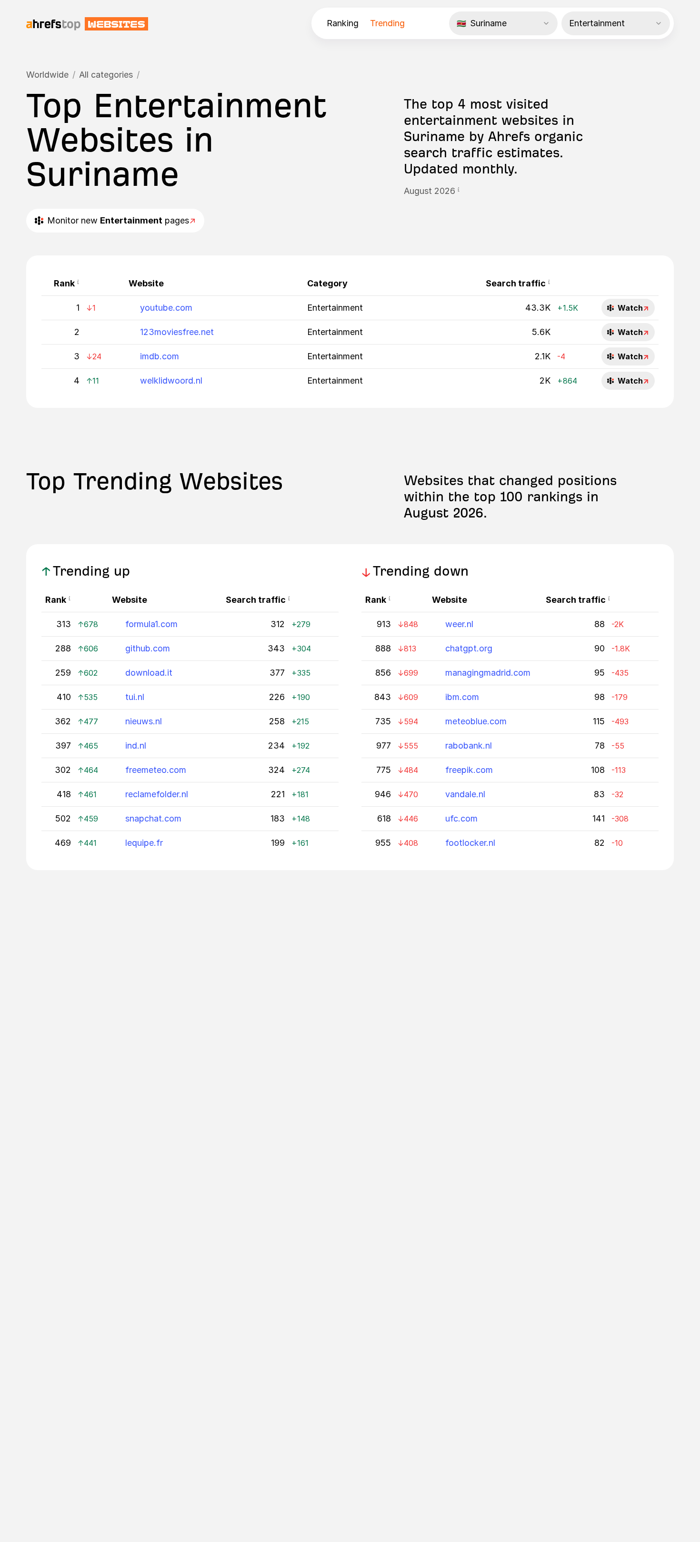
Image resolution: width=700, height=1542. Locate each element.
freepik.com (469, 770)
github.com (147, 648)
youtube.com (166, 308)
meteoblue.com (476, 721)
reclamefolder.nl (156, 794)
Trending (387, 23)
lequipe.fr (144, 843)
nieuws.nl (143, 721)
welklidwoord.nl (171, 380)
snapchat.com (153, 818)
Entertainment (335, 308)
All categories (106, 75)
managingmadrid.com (487, 673)
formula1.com (151, 624)
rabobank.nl (468, 746)
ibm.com (462, 697)
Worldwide (47, 75)
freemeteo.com (155, 770)
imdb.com (159, 356)
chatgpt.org (468, 648)
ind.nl (135, 746)
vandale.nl (465, 794)
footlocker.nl (470, 843)
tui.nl (134, 697)
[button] (458, 191)
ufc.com (461, 818)
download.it (148, 673)
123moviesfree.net (177, 332)
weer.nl (459, 624)
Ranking (343, 23)
